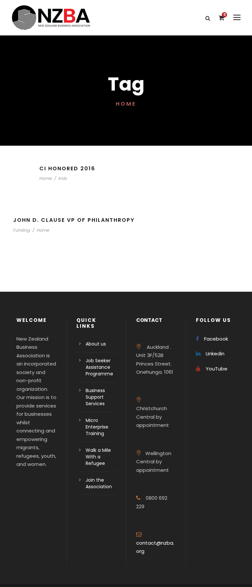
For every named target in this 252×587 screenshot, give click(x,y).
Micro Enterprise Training (97, 427)
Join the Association (99, 483)
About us (96, 344)
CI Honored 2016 (67, 168)
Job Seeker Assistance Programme (99, 367)
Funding (21, 230)
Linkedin (215, 353)
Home (45, 178)
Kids (62, 178)
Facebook (216, 338)
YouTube (216, 368)
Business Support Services (95, 397)
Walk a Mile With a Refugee (98, 457)
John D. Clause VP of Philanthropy (74, 220)
